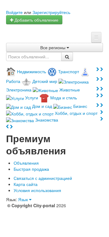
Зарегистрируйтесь (51, 12)
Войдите (14, 12)
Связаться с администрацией (43, 178)
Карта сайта (26, 184)
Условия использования (37, 190)
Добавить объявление (35, 20)
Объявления (26, 163)
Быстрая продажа (31, 169)
